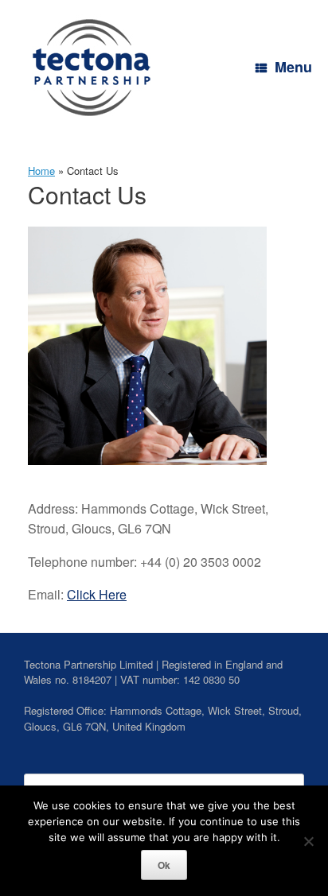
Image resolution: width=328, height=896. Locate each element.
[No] (308, 841)
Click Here (97, 594)
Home (41, 170)
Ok (164, 865)
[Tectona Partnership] (91, 67)
